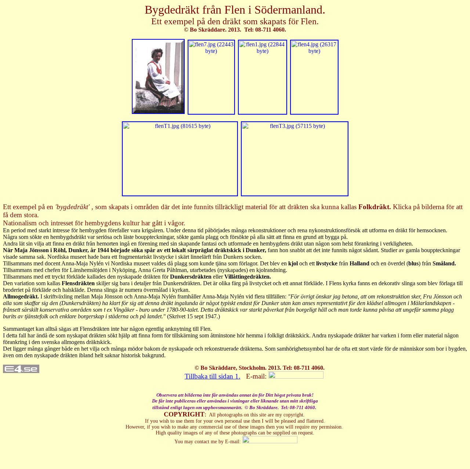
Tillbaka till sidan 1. (213, 376)
